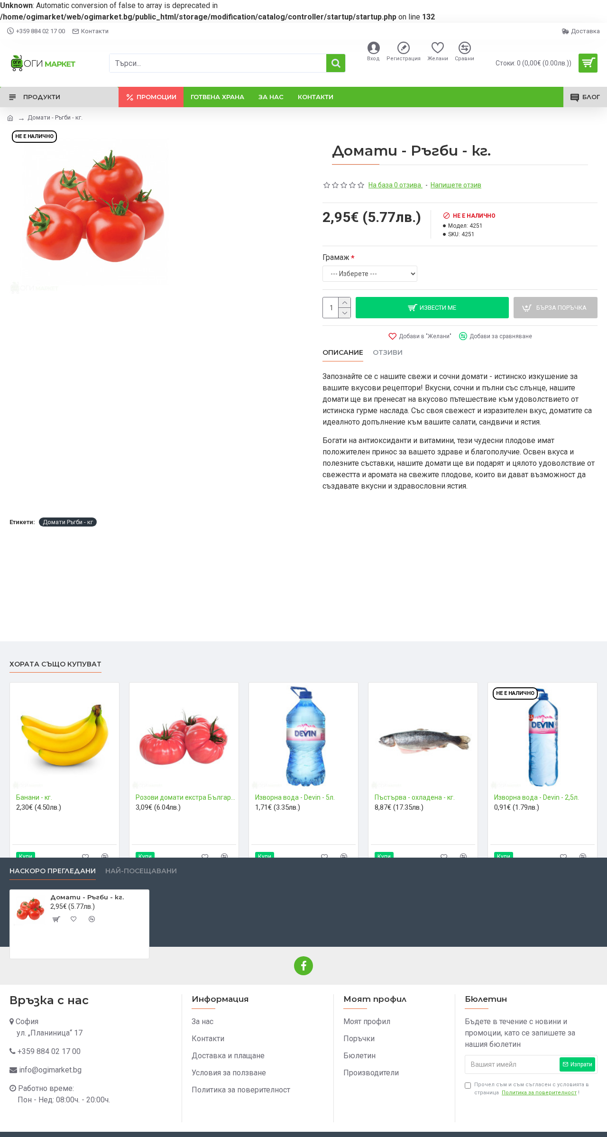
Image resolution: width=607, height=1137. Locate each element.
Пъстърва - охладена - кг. (415, 797)
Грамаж (335, 257)
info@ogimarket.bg (50, 1069)
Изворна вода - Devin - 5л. (295, 797)
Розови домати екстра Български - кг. (186, 797)
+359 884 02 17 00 (49, 1051)
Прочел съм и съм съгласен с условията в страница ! (531, 1089)
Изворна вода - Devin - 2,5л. (536, 797)
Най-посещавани (141, 871)
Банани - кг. (34, 797)
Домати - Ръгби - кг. (87, 897)
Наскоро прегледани (52, 871)
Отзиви (388, 353)
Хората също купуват (55, 664)
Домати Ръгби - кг (68, 522)
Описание (342, 353)
